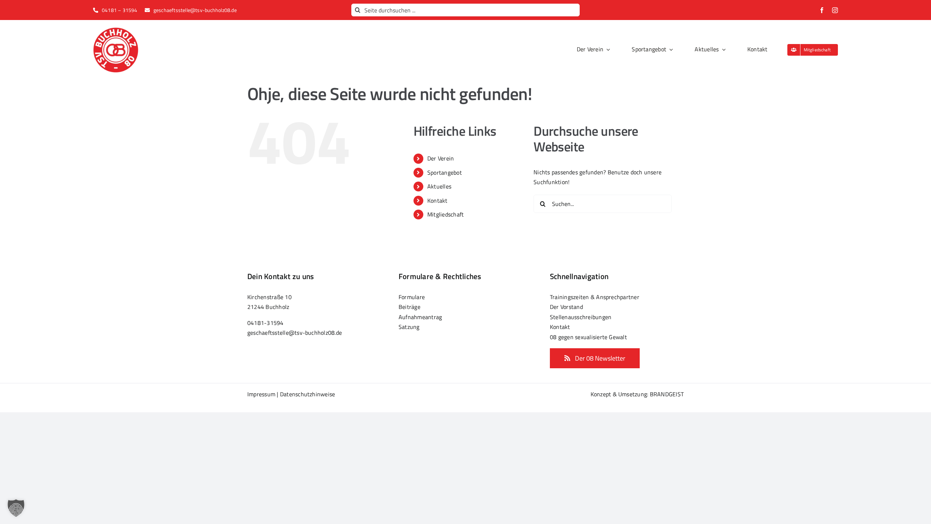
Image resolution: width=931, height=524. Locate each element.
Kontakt (437, 200)
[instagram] (835, 10)
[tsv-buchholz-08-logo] (115, 30)
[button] (16, 508)
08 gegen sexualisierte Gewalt (588, 337)
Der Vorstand (566, 306)
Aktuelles (439, 186)
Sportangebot (444, 172)
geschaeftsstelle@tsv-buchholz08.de (294, 332)
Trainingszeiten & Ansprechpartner (594, 297)
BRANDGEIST (667, 394)
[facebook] (822, 10)
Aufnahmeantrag (420, 317)
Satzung (409, 326)
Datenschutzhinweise (307, 394)
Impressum (261, 394)
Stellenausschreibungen (580, 317)
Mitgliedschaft (445, 214)
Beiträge (409, 306)
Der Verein (440, 158)
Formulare (412, 297)
